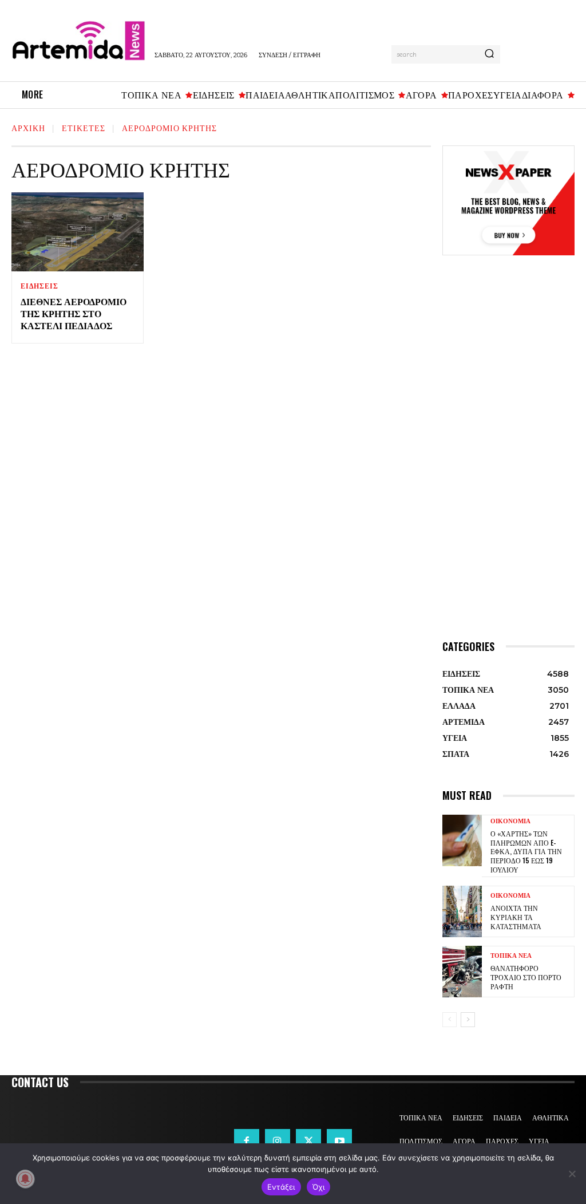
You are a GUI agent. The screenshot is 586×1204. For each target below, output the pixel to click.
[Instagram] (277, 1141)
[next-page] (468, 1019)
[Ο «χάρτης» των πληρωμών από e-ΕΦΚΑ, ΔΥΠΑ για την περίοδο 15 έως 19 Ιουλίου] (462, 840)
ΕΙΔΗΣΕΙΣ (39, 286)
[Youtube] (339, 1141)
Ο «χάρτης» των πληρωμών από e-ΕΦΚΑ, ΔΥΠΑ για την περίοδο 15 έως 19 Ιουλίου (526, 851)
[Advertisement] (508, 461)
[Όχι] (571, 1173)
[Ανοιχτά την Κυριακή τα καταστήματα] (462, 911)
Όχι (318, 1186)
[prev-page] (449, 1019)
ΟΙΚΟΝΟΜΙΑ (510, 821)
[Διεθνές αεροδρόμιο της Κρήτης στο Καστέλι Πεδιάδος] (77, 232)
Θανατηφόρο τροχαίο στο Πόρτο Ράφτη (525, 976)
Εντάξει (281, 1186)
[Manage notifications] (25, 1179)
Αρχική (28, 127)
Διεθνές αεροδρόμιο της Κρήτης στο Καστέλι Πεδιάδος (73, 313)
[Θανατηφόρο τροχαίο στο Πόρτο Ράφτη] (462, 971)
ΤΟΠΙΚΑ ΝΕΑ (511, 956)
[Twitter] (308, 1141)
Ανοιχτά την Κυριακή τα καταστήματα (515, 916)
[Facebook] (246, 1141)
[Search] (489, 54)
